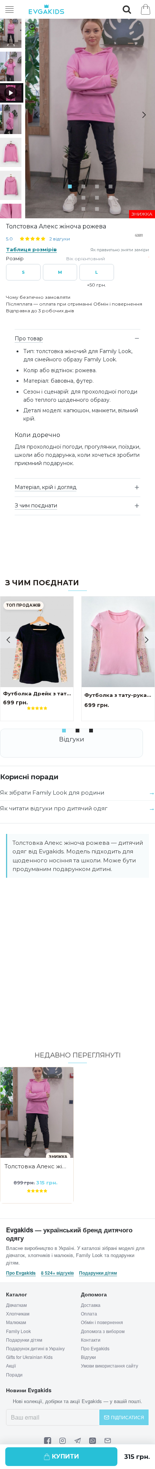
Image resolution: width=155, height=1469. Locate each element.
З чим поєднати (36, 505)
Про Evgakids (21, 1273)
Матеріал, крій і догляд (45, 487)
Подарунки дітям (98, 1273)
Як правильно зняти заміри (119, 249)
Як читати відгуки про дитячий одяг (54, 808)
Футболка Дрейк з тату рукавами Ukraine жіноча (37, 693)
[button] (33, 115)
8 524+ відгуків (57, 1273)
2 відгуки (59, 239)
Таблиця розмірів (31, 249)
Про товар (29, 338)
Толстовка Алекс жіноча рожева (37, 1166)
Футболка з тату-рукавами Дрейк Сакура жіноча (118, 695)
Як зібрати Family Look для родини (52, 792)
